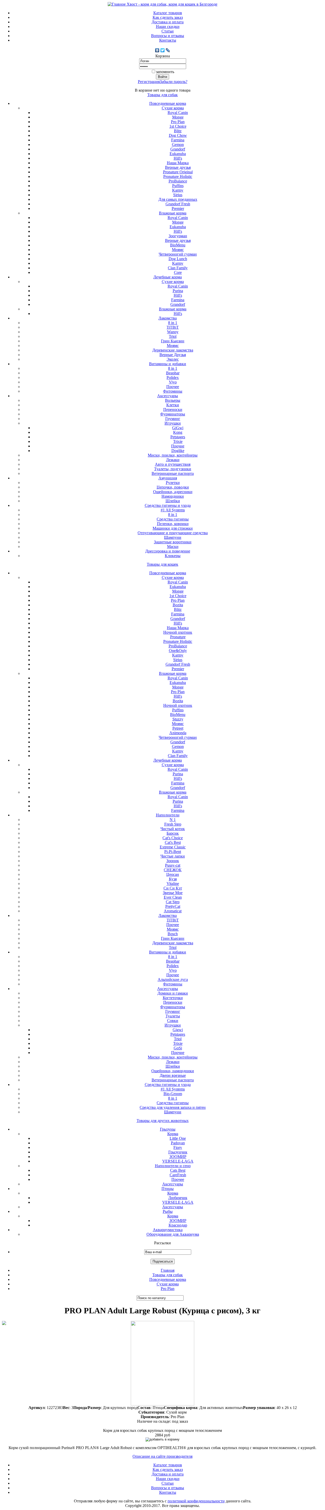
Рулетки (173, 482)
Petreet (177, 728)
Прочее (172, 386)
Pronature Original (178, 172)
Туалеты (173, 1016)
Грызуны (167, 1129)
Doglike (177, 450)
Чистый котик (172, 829)
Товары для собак (162, 95)
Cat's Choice (172, 838)
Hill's (178, 158)
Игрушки (173, 423)
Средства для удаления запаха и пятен (173, 1107)
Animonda (177, 733)
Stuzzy (177, 719)
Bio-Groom (173, 1094)
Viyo (173, 382)
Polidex (173, 377)
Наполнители (168, 815)
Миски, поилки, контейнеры (173, 455)
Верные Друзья (172, 355)
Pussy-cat (172, 865)
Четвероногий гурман (178, 254)
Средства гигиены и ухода (168, 505)
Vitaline (173, 883)
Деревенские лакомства (172, 350)
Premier (178, 208)
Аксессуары (167, 396)
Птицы (167, 1188)
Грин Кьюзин (172, 341)
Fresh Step (172, 824)
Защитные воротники (172, 542)
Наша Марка (178, 163)
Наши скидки (168, 26)
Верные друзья (178, 167)
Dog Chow (178, 135)
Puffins (178, 185)
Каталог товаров (167, 13)
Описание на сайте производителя (162, 1456)
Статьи (167, 31)
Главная (167, 1270)
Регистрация (149, 81)
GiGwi (177, 428)
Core (178, 272)
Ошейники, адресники (172, 492)
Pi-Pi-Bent (172, 851)
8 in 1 (172, 323)
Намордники (172, 496)
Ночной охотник (177, 632)
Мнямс (178, 249)
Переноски (172, 409)
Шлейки (173, 501)
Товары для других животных (163, 1120)
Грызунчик (177, 1152)
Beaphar (173, 373)
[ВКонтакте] (157, 50)
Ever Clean (173, 897)
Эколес (173, 359)
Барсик (173, 833)
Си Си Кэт (173, 888)
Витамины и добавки (167, 364)
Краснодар (178, 1225)
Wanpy (172, 332)
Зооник (172, 861)
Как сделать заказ (168, 17)
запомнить (165, 72)
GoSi (178, 1048)
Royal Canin (178, 112)
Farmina (177, 140)
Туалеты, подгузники (172, 469)
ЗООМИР (177, 1156)
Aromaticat (173, 911)
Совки (172, 1020)
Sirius (177, 195)
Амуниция (167, 478)
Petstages (177, 437)
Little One (178, 1138)
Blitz (178, 131)
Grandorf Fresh (178, 204)
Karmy (177, 190)
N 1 (173, 819)
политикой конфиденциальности (196, 1501)
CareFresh (178, 1175)
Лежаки (173, 460)
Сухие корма (173, 108)
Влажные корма (172, 213)
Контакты (167, 40)
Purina (178, 291)
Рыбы (168, 1211)
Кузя (173, 879)
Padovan (178, 1143)
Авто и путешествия (172, 464)
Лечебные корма (167, 277)
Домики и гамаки (172, 993)
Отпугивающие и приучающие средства (173, 533)
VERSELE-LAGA (177, 1161)
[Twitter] (162, 50)
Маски (172, 546)
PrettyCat (172, 906)
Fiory (177, 1147)
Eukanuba (178, 154)
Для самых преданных (177, 199)
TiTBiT (173, 327)
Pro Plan (178, 122)
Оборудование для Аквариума (173, 1234)
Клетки (172, 405)
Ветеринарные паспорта (173, 473)
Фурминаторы (172, 414)
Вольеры (172, 400)
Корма (172, 1134)
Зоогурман (178, 236)
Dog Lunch (178, 259)
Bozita (178, 605)
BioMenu (177, 245)
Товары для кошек (162, 564)
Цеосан (172, 874)
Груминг (172, 418)
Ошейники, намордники (172, 1071)
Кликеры (173, 555)
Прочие (177, 446)
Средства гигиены (173, 519)
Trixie (178, 441)
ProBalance (178, 181)
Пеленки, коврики (173, 524)
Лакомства (167, 318)
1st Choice (177, 126)
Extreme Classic (173, 847)
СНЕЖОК (173, 870)
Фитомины (172, 391)
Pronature (178, 637)
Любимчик (177, 1198)
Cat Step (173, 902)
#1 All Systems (173, 510)
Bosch (173, 934)
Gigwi (178, 1030)
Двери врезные (173, 1075)
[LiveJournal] (168, 50)
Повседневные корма (167, 103)
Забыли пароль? (173, 81)
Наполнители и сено (173, 1166)
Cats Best (177, 1170)
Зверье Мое (173, 893)
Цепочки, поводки (173, 487)
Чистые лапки (172, 856)
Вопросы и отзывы (167, 35)
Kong (177, 432)
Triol (172, 336)
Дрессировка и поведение (167, 551)
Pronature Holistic (177, 176)
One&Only (178, 650)
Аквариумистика (168, 1230)
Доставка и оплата (168, 22)
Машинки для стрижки (173, 528)
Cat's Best (173, 842)
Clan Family (178, 268)
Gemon (178, 144)
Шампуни (172, 537)
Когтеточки (173, 998)
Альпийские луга (173, 979)
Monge (178, 117)
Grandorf (177, 149)
